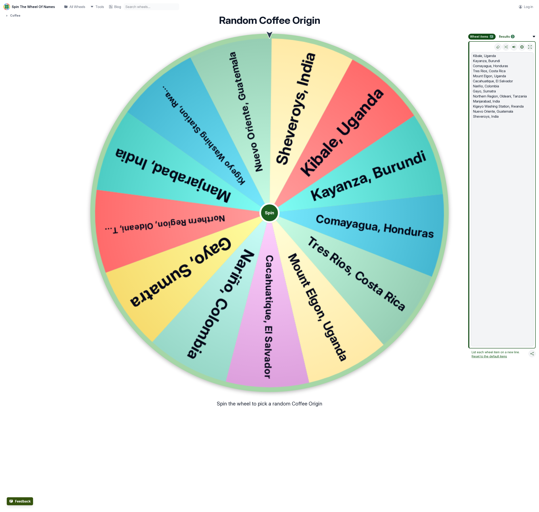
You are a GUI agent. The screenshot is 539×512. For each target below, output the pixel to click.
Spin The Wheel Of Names (33, 7)
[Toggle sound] (514, 47)
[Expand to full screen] (530, 47)
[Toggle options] (534, 36)
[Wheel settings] (522, 47)
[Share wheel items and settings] (532, 353)
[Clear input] (498, 47)
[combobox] (151, 6)
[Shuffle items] (506, 47)
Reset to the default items (489, 356)
